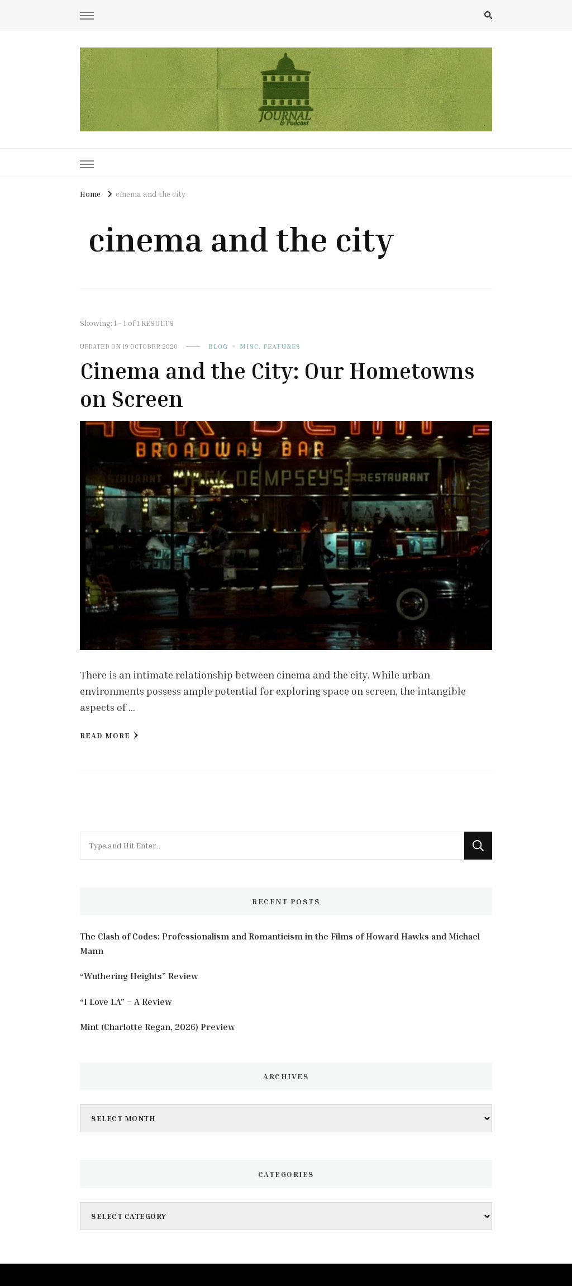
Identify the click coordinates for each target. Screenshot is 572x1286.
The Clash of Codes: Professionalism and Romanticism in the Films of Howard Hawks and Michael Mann (280, 943)
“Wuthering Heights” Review (139, 975)
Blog (218, 346)
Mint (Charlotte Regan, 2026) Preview (157, 1026)
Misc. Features (270, 346)
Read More (105, 735)
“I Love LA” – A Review (126, 1001)
